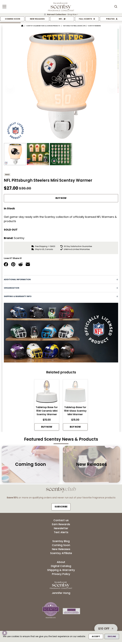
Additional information (17, 279)
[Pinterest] (13, 264)
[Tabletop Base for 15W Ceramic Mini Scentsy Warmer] (46, 392)
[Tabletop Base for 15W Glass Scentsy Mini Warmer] (75, 392)
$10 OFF (103, 628)
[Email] (28, 264)
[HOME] (22, 26)
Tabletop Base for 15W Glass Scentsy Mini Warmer (75, 411)
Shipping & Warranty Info (18, 296)
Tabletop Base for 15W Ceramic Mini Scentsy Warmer (47, 411)
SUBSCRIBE (61, 506)
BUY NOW (61, 198)
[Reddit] (20, 264)
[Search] (116, 6)
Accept (96, 636)
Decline (112, 636)
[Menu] (4, 7)
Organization (11, 288)
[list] (61, 14)
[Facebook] (6, 264)
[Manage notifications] (4, 633)
